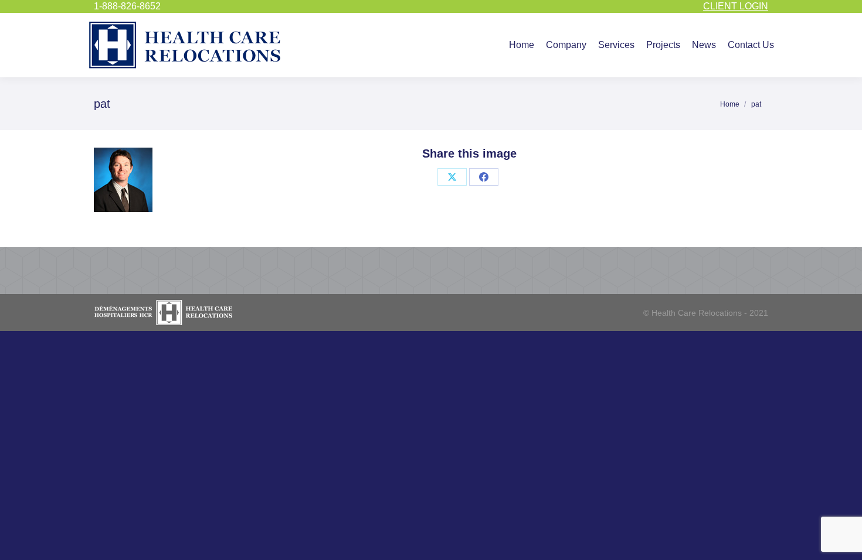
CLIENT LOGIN (735, 6)
